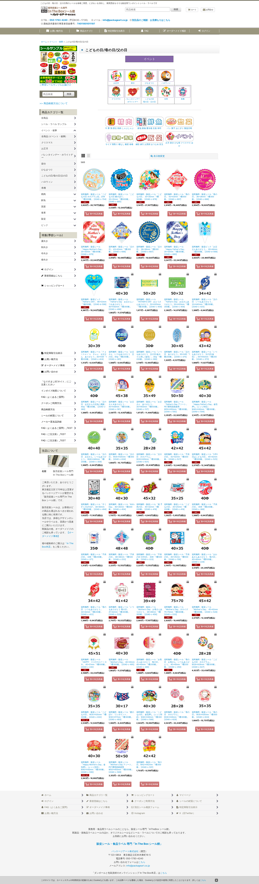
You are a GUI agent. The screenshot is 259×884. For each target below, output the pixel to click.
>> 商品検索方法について (54, 103)
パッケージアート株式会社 (125, 851)
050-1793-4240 (58, 20)
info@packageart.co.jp (115, 20)
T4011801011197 (86, 23)
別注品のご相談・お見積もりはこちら (151, 20)
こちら (141, 862)
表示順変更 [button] (159, 156)
